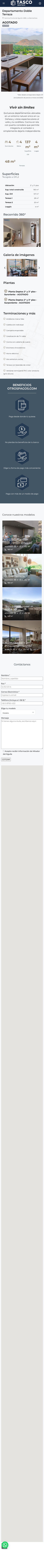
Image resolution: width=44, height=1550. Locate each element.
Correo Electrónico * (10, 692)
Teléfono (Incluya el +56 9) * (13, 700)
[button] (4, 267)
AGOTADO (6, 25)
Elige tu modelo (8, 708)
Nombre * (5, 675)
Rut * (3, 684)
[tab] (22, 293)
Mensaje (5, 718)
